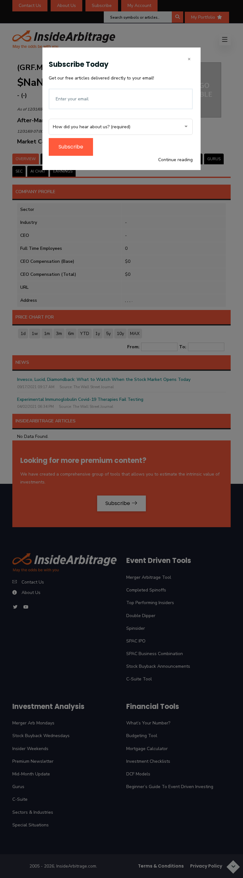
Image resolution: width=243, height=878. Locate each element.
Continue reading (175, 160)
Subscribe (71, 146)
